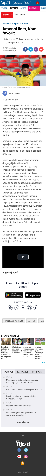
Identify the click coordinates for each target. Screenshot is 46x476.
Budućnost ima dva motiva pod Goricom (24, 389)
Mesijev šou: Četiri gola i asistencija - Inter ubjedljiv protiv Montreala (22, 381)
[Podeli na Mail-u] (41, 49)
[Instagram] (29, 307)
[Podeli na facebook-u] (25, 49)
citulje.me (18, 3)
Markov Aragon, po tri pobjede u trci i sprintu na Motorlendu (22, 413)
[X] (16, 307)
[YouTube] (23, 307)
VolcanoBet (7, 15)
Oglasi (27, 3)
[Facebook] (10, 307)
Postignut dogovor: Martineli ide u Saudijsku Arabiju (21, 397)
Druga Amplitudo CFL (14, 320)
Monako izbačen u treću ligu (18, 405)
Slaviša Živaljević (14, 93)
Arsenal (31, 320)
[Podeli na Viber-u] (36, 49)
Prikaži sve (23, 422)
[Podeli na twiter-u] (30, 49)
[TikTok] (35, 307)
